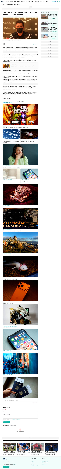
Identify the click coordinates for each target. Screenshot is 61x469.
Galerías (11, 1)
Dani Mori (8, 98)
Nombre (4, 409)
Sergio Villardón (10, 454)
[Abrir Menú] (59, 1)
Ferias (47, 1)
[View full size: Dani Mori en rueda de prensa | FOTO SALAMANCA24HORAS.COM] (20, 28)
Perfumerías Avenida (17, 4)
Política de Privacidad (44, 462)
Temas (33, 464)
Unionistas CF (3, 4)
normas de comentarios (16, 419)
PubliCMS (14, 464)
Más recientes (6, 425)
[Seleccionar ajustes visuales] (57, 1)
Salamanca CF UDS (10, 4)
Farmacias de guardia (35, 465)
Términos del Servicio (44, 461)
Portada (7, 1)
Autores (33, 462)
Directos (33, 461)
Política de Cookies (44, 464)
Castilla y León (54, 31)
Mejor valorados (13, 425)
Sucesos (53, 18)
